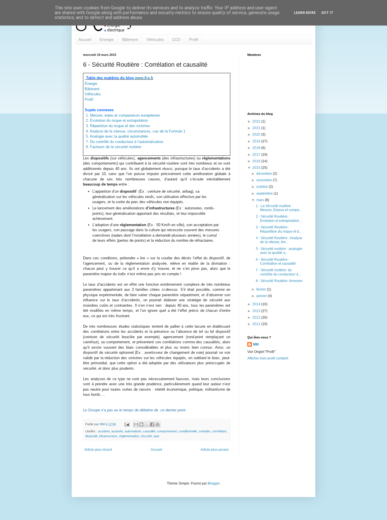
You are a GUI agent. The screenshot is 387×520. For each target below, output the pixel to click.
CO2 (176, 39)
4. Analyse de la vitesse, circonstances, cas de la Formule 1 (135, 131)
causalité (149, 431)
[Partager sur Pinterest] (157, 424)
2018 (256, 148)
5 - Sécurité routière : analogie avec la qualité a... (279, 251)
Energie (107, 39)
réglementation (129, 436)
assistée (117, 431)
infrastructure (108, 436)
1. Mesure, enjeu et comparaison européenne (122, 115)
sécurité (146, 436)
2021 (256, 128)
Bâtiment (130, 39)
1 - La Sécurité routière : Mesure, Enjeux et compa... (279, 208)
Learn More (305, 13)
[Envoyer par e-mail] (136, 424)
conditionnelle (187, 431)
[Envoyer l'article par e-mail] (126, 424)
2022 (256, 121)
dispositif (91, 436)
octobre (262, 187)
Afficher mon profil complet (267, 358)
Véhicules (155, 39)
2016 (256, 161)
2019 (256, 141)
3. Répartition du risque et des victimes (117, 126)
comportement (167, 431)
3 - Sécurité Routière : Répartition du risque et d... (278, 229)
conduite (204, 431)
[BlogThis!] (141, 424)
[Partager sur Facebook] (152, 424)
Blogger (214, 483)
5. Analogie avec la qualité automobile (116, 136)
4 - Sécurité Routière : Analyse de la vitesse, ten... (279, 240)
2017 (256, 155)
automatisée (133, 431)
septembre (265, 193)
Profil (193, 39)
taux (157, 436)
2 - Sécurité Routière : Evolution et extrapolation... (279, 218)
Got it (327, 13)
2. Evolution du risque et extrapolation (116, 120)
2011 (256, 324)
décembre (264, 174)
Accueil (84, 39)
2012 (256, 317)
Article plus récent (98, 450)
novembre (264, 180)
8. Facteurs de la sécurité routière (113, 147)
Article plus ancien (215, 450)
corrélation (219, 431)
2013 (256, 311)
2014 (256, 304)
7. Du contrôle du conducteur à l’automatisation (124, 142)
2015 (256, 168)
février (261, 289)
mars (260, 200)
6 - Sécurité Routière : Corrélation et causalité (276, 262)
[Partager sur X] (147, 424)
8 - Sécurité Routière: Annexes (279, 281)
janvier (262, 296)
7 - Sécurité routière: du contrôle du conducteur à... (278, 272)
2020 (256, 134)
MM (256, 344)
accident (104, 431)
